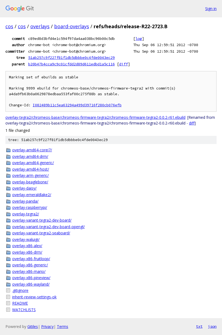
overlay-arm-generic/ (30, 175)
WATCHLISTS (24, 309)
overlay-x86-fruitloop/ (31, 258)
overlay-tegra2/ (25, 213)
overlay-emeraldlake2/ (31, 194)
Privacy (47, 326)
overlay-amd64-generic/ (33, 162)
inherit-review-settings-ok (34, 296)
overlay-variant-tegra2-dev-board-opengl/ (48, 226)
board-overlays (71, 26)
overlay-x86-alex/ (27, 245)
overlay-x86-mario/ (28, 271)
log (138, 38)
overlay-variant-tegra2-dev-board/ (41, 220)
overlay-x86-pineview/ (31, 277)
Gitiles (32, 326)
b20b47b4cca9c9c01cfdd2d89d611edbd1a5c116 (71, 64)
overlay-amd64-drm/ (30, 156)
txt (199, 326)
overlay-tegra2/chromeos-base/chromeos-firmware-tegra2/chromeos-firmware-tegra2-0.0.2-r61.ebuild (95, 117)
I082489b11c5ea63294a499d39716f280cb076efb (77, 105)
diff (123, 64)
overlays (40, 26)
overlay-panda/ (25, 201)
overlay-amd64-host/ (30, 169)
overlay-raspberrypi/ (29, 207)
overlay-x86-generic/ (30, 264)
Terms (62, 326)
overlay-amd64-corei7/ (32, 149)
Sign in (211, 8)
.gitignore (20, 290)
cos (9, 26)
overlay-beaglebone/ (30, 181)
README (20, 303)
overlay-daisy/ (24, 188)
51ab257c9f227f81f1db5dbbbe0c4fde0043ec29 (71, 57)
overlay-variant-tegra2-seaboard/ (41, 232)
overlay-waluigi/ (26, 239)
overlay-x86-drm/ (27, 252)
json (212, 326)
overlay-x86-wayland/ (31, 284)
